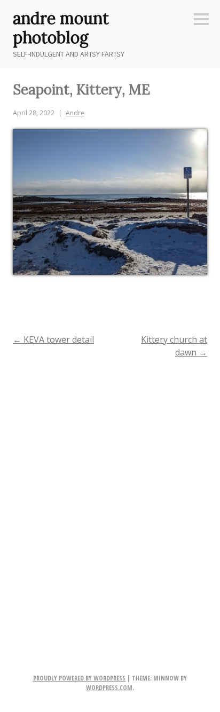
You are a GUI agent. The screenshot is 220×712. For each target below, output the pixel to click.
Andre (75, 112)
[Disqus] (110, 504)
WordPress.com (109, 687)
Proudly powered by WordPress (79, 678)
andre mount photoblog (61, 28)
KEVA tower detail (53, 339)
